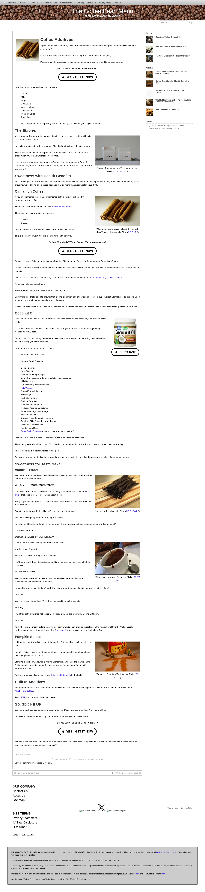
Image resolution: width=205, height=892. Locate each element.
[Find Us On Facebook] (87, 811)
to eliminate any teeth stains (167, 852)
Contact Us (91, 3)
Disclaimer (20, 827)
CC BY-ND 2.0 (120, 171)
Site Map (80, 3)
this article (62, 630)
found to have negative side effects (105, 277)
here (138, 874)
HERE (23, 697)
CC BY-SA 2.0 (132, 511)
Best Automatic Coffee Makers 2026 (171, 46)
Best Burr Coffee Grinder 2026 (168, 37)
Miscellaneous (66, 3)
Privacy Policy (105, 3)
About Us (117, 3)
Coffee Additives (24, 754)
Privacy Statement (25, 818)
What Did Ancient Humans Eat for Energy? (169, 91)
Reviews (12, 3)
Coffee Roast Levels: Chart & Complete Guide (172, 82)
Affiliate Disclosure (25, 822)
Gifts (56, 3)
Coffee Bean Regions (40, 3)
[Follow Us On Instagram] (116, 811)
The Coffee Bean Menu (102, 11)
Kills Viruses (26, 388)
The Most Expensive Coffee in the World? (172, 56)
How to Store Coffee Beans (28, 773)
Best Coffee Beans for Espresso (125, 773)
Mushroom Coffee (24, 691)
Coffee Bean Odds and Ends (87, 759)
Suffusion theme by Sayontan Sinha (179, 808)
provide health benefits (62, 206)
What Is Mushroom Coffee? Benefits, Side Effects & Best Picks (173, 101)
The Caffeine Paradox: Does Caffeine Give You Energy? (171, 72)
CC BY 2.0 (133, 232)
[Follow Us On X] (101, 811)
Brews (74, 759)
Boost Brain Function (31, 431)
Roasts (23, 3)
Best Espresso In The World (167, 109)
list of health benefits (61, 675)
